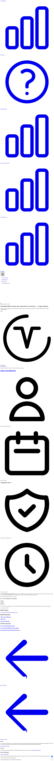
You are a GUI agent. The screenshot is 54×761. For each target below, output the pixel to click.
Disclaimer (6, 754)
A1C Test (6, 612)
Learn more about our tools (4, 746)
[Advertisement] (27, 293)
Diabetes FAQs (5, 279)
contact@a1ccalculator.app (36, 750)
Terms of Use (2, 754)
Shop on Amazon (3, 366)
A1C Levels (5, 281)
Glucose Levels (14, 612)
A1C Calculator (3, 0)
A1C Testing (2, 612)
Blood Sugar (10, 612)
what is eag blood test (8, 371)
